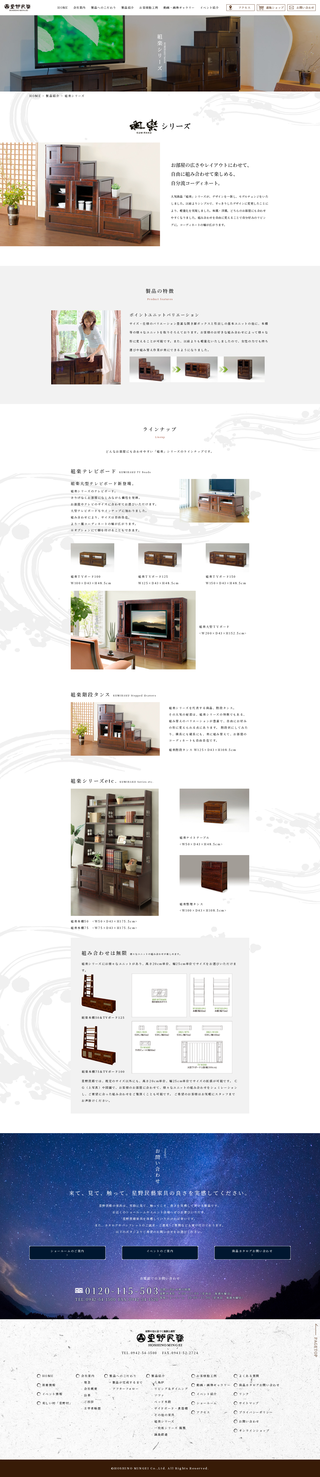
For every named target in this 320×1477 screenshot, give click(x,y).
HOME (62, 7)
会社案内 (79, 7)
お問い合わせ (249, 1421)
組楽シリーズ (164, 1421)
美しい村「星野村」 (57, 1403)
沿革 (87, 1395)
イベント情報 (52, 1394)
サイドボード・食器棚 (171, 1408)
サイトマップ (249, 1403)
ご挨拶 (89, 1402)
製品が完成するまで (128, 1382)
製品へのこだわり (103, 7)
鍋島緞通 (161, 1434)
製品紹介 (127, 7)
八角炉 (159, 1382)
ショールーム (207, 1403)
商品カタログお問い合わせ (259, 1385)
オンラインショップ (254, 1430)
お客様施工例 (148, 7)
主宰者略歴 (92, 1408)
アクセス (203, 1412)
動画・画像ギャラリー (179, 7)
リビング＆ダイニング (171, 1389)
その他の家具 (164, 1415)
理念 (87, 1382)
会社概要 (91, 1389)
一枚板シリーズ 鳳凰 (170, 1428)
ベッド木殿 (162, 1402)
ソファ (159, 1395)
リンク (244, 1394)
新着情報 (49, 1385)
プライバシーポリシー (256, 1412)
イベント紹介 (209, 7)
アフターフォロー (126, 1389)
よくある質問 (249, 1376)
